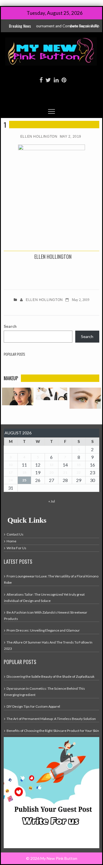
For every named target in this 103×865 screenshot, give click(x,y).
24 (11, 480)
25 (24, 480)
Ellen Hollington (39, 137)
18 (24, 472)
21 (65, 472)
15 (79, 465)
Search (10, 326)
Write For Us (16, 548)
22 (79, 472)
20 (51, 472)
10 (11, 465)
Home (11, 541)
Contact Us (15, 534)
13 (51, 465)
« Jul (51, 501)
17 (11, 472)
